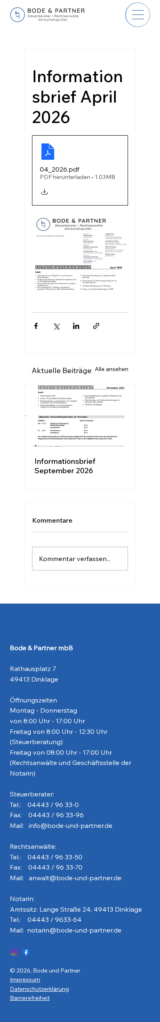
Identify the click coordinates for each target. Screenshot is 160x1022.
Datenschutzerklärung (39, 989)
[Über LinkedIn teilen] (76, 326)
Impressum (25, 979)
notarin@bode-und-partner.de (74, 930)
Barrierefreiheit (30, 998)
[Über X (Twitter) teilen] (56, 326)
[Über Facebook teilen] (36, 326)
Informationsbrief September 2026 (65, 465)
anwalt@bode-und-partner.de (75, 878)
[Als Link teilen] (96, 326)
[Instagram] (14, 952)
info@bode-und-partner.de (70, 825)
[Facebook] (26, 952)
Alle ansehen (111, 369)
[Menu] (138, 14)
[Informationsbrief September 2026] (80, 416)
